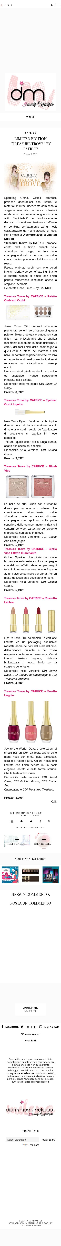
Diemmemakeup (34, 1221)
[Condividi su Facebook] (40, 821)
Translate (33, 1145)
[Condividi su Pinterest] (49, 821)
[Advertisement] (30, 41)
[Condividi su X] (31, 821)
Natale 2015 (37, 828)
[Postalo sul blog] (21, 821)
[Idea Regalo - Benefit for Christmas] (10, 875)
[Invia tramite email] (12, 821)
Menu (31, 117)
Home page (30, 1040)
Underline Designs (30, 1225)
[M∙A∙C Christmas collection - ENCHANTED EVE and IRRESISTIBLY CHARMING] (51, 875)
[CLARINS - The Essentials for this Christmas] (31, 875)
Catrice (30, 132)
